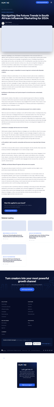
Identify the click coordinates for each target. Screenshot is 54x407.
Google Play (37, 343)
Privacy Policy (24, 350)
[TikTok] (51, 350)
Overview (30, 304)
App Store (29, 343)
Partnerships (4, 304)
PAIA (29, 350)
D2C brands (4, 322)
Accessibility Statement (35, 350)
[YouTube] (47, 350)
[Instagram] (45, 350)
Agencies (3, 327)
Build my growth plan (42, 2)
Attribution (30, 309)
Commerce (4, 316)
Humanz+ (30, 306)
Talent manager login (46, 343)
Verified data (30, 311)
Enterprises (4, 325)
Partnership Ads (5, 314)
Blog (2, 9)
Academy (30, 325)
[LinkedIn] (49, 350)
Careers (3, 334)
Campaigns (4, 311)
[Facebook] (43, 350)
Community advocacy (6, 306)
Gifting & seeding (5, 309)
